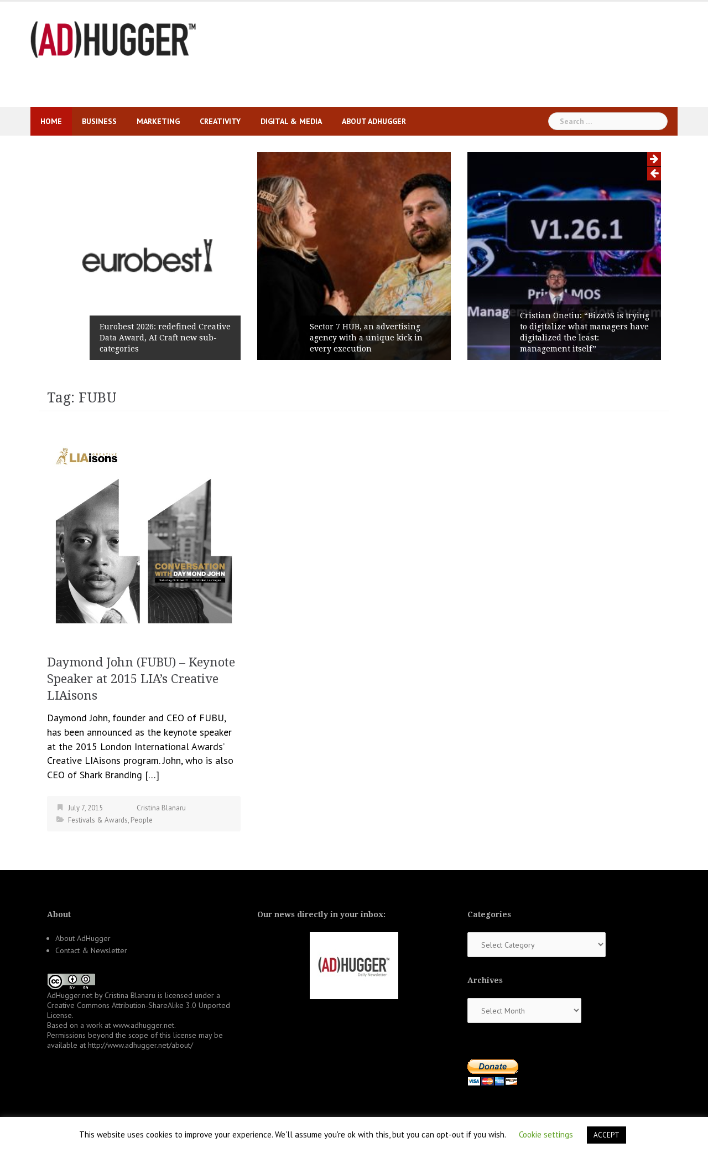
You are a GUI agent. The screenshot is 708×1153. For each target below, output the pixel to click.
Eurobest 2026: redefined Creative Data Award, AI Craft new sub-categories (165, 337)
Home (51, 121)
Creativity (220, 121)
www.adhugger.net (143, 1025)
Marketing (158, 121)
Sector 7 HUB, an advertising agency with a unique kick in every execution (366, 337)
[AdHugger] (113, 38)
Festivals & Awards (98, 820)
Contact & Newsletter (91, 950)
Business (99, 121)
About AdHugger (374, 121)
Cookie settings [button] (546, 1134)
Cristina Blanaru (161, 808)
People (142, 820)
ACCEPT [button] (607, 1135)
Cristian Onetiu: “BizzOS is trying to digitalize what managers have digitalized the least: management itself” (584, 332)
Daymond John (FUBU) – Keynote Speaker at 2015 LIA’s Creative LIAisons (141, 678)
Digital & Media (291, 121)
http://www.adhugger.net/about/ (140, 1045)
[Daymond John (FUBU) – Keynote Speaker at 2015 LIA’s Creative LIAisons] (144, 532)
